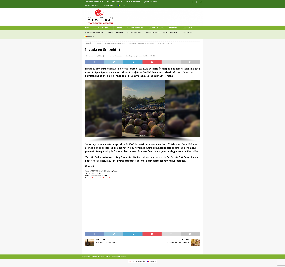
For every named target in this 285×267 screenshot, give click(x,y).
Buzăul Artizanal (157, 28)
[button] (88, 108)
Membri (119, 28)
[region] (142, 111)
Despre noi (187, 28)
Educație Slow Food (133, 2)
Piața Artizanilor (135, 28)
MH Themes (122, 257)
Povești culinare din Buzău (94, 2)
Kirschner (108, 56)
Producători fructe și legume (125, 56)
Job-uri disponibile (150, 2)
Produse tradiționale (114, 2)
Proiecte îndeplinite (91, 6)
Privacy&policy (109, 6)
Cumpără (173, 28)
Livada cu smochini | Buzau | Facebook (102, 178)
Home (87, 28)
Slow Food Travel (102, 28)
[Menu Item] (192, 2)
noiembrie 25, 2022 (95, 56)
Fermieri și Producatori (115, 43)
